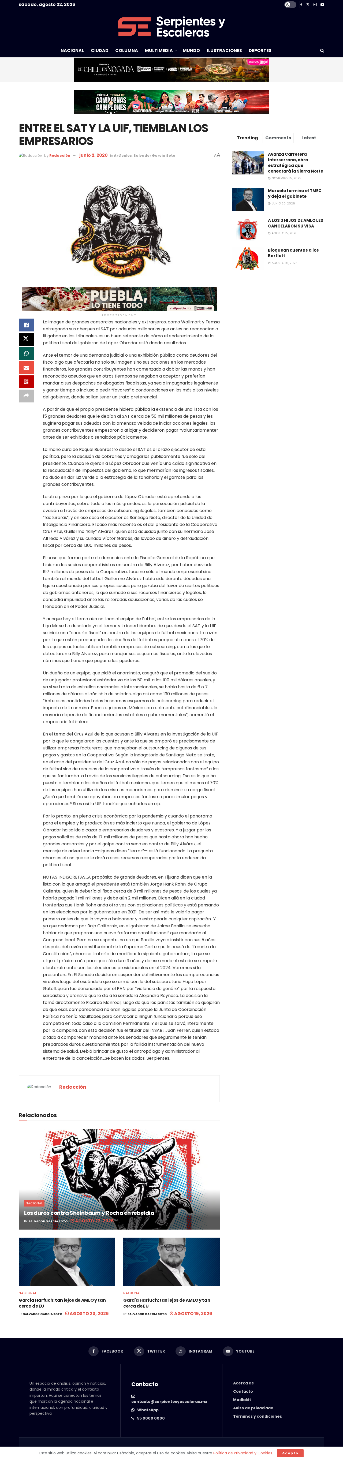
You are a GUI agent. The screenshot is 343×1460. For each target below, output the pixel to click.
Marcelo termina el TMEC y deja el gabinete (295, 193)
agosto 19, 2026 (192, 1313)
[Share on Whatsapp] (26, 353)
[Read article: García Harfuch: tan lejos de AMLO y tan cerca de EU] (67, 1262)
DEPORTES (260, 50)
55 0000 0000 (151, 1418)
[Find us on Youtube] (322, 4)
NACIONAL (72, 50)
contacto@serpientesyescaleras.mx (169, 1401)
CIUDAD (100, 50)
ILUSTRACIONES (224, 50)
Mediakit (242, 1399)
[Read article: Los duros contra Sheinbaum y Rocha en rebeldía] (119, 1179)
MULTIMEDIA (159, 50)
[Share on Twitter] (26, 339)
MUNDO (191, 50)
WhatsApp (148, 1410)
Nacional (34, 1203)
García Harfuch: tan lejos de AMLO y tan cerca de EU (62, 1303)
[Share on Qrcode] (26, 381)
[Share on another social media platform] (26, 396)
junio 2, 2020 (93, 155)
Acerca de (243, 1383)
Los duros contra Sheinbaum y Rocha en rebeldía (89, 1213)
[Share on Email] (26, 367)
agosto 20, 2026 (89, 1313)
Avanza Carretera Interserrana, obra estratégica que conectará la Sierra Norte (295, 162)
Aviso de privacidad (253, 1408)
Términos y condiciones (257, 1416)
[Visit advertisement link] (171, 70)
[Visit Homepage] (171, 26)
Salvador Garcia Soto (154, 155)
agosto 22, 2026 (94, 1221)
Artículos (123, 155)
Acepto (290, 1453)
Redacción (59, 155)
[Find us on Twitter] (308, 4)
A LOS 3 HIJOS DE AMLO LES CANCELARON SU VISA (295, 223)
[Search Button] (322, 50)
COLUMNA (126, 50)
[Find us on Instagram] (315, 4)
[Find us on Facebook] (301, 4)
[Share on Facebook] (26, 325)
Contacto (243, 1391)
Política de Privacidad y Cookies (242, 1453)
